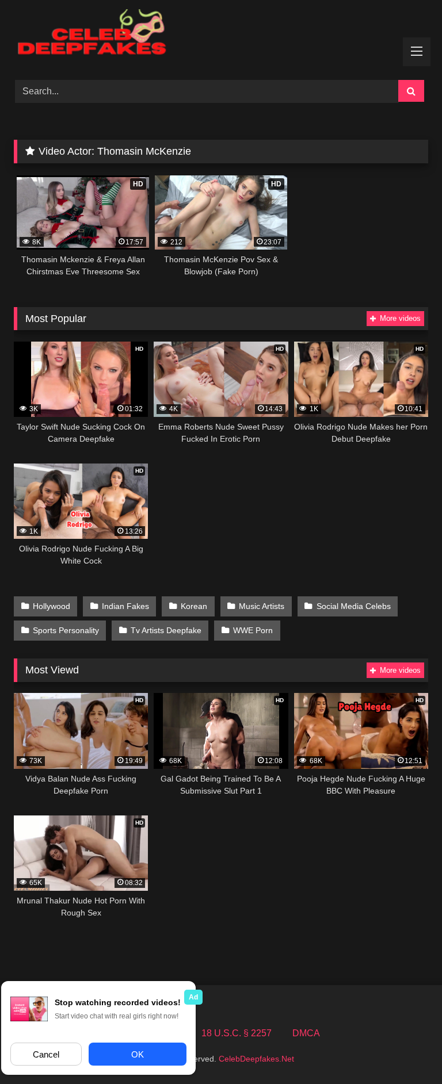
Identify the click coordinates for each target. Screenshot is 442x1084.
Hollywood (51, 606)
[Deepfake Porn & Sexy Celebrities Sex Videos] (221, 36)
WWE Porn (253, 630)
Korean (194, 606)
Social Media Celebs (354, 606)
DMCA (306, 1033)
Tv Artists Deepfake (166, 630)
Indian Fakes (125, 606)
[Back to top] (406, 1050)
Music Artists (261, 606)
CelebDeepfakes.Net (256, 1058)
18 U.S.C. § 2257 (236, 1033)
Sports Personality (66, 630)
